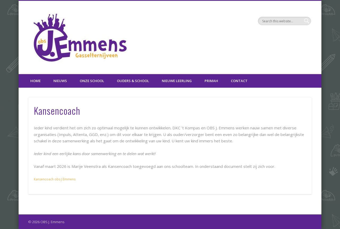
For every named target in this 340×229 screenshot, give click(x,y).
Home (35, 80)
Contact (239, 80)
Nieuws (60, 80)
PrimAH (211, 80)
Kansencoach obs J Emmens (54, 179)
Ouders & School (133, 80)
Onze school (92, 80)
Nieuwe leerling (177, 80)
